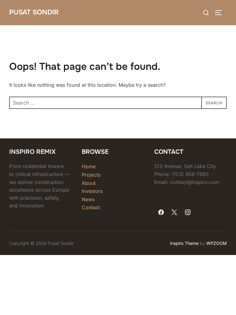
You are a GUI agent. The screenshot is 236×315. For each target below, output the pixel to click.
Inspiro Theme (184, 243)
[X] (174, 212)
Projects (91, 175)
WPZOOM (216, 243)
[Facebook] (161, 212)
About (89, 183)
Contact (91, 207)
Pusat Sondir (34, 12)
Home (89, 166)
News (88, 199)
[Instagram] (188, 212)
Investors (92, 191)
